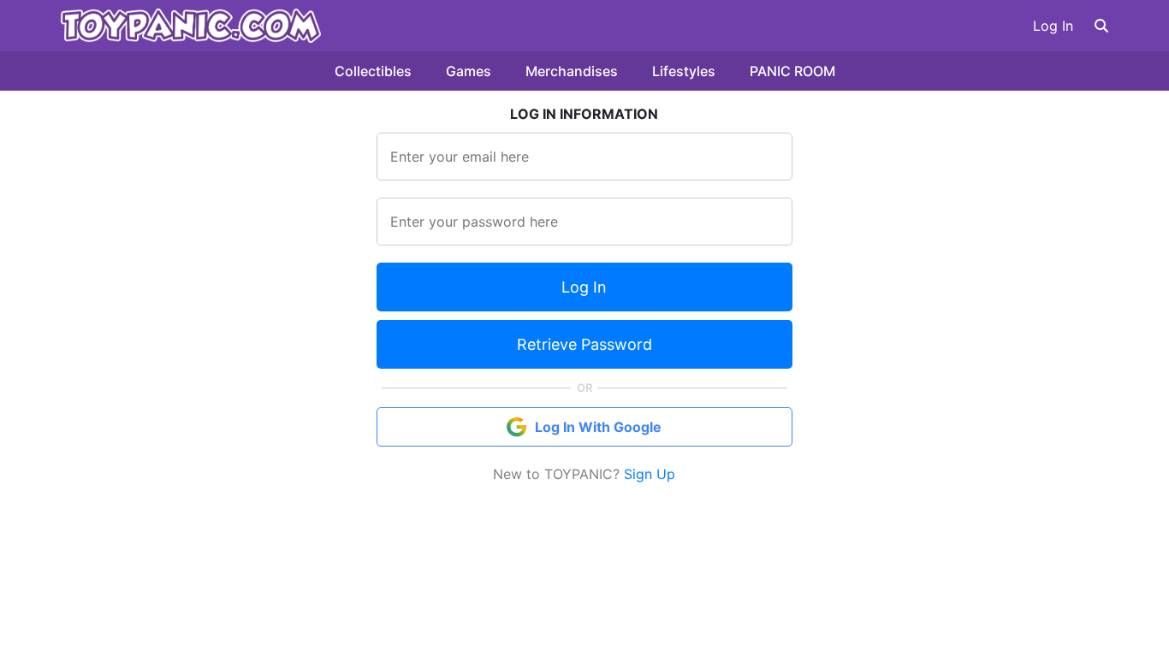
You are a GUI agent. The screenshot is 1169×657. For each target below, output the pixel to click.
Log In (1053, 25)
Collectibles (373, 71)
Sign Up (649, 473)
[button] (1101, 25)
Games (468, 71)
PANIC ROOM (792, 71)
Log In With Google (598, 426)
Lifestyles (683, 71)
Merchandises (571, 71)
